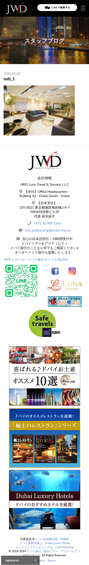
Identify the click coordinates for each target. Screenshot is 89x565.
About (52, 560)
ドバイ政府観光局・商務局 (52, 539)
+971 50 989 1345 (47, 223)
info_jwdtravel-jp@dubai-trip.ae (47, 230)
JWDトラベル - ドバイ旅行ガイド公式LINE (36, 259)
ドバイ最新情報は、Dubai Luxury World (44, 543)
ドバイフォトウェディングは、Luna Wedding (45, 547)
